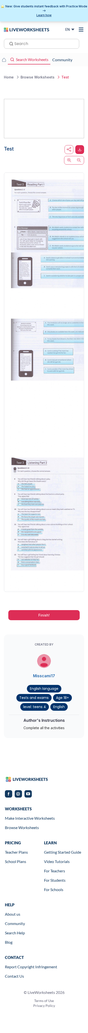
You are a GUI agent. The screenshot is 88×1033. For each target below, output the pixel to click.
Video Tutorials (57, 861)
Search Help (15, 932)
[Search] (10, 43)
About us (12, 914)
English (59, 706)
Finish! (44, 615)
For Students (55, 880)
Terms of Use (44, 1001)
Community (15, 923)
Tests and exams (34, 697)
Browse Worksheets (22, 827)
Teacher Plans (16, 852)
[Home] (26, 29)
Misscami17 (44, 675)
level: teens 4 (34, 706)
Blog (8, 942)
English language (44, 688)
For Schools (53, 889)
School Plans (15, 861)
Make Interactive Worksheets (30, 818)
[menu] (81, 29)
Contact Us (14, 976)
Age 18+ (62, 697)
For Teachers (54, 870)
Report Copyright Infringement (31, 966)
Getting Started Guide (62, 852)
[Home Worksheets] (4, 60)
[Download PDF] (79, 149)
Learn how (44, 15)
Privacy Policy (44, 1005)
